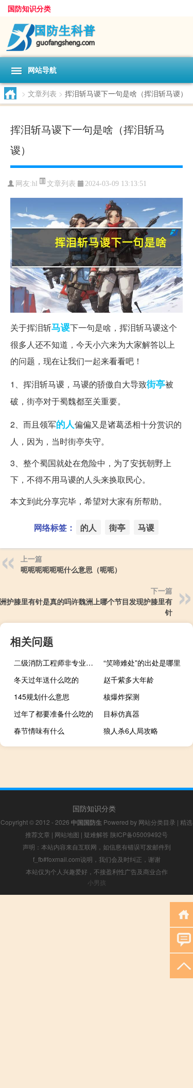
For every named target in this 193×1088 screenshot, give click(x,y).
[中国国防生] (96, 36)
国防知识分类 (29, 8)
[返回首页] (181, 913)
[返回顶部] (181, 965)
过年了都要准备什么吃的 (53, 713)
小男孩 (96, 882)
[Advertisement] (96, 991)
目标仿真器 (121, 713)
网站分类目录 (157, 822)
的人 (65, 424)
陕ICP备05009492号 (139, 834)
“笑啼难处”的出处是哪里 (142, 662)
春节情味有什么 (39, 730)
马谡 (60, 327)
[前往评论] (181, 939)
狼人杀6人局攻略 (130, 730)
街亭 (156, 383)
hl (35, 184)
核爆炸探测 (121, 696)
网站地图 (67, 834)
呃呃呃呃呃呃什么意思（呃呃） (71, 569)
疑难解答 (96, 834)
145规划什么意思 (41, 696)
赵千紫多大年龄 (128, 679)
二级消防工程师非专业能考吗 (57, 662)
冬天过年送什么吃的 (46, 679)
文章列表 (42, 93)
